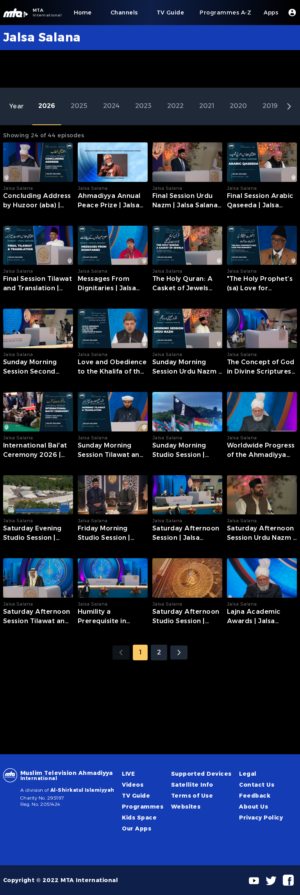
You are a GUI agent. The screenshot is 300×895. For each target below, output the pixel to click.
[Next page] (179, 652)
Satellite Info (192, 784)
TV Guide (136, 795)
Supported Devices (201, 773)
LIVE (128, 773)
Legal (247, 773)
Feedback (254, 795)
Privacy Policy (261, 817)
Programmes (142, 806)
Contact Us (256, 784)
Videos (132, 784)
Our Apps (136, 828)
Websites (186, 806)
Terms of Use (192, 795)
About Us (253, 806)
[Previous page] (121, 652)
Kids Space (139, 817)
